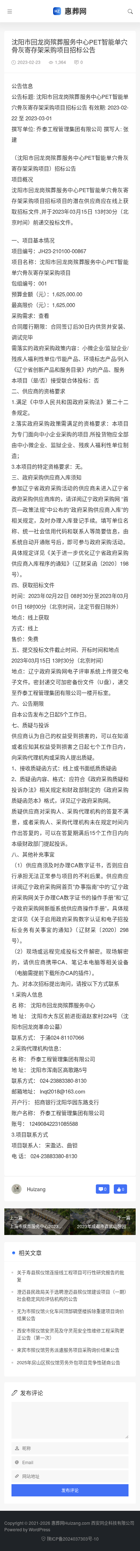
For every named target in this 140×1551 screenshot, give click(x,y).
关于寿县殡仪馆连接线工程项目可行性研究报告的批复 (70, 1276)
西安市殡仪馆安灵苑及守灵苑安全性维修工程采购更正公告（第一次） (70, 1334)
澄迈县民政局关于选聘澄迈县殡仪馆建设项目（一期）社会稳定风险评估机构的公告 (72, 1295)
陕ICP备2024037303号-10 (73, 1539)
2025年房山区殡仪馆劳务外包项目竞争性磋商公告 (68, 1362)
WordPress (39, 1529)
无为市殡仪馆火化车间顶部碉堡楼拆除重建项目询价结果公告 (70, 1315)
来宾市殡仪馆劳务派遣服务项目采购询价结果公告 (68, 1349)
